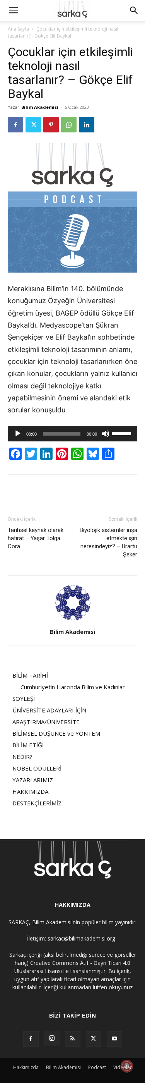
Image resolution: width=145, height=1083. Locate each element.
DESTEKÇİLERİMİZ (36, 803)
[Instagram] (52, 1038)
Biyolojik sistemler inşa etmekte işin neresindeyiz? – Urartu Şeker (108, 542)
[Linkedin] (86, 124)
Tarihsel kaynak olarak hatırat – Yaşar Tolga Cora (35, 538)
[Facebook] (15, 124)
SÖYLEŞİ (23, 698)
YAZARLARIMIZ (32, 780)
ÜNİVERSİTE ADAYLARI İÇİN (49, 710)
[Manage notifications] (127, 1066)
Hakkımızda (26, 1067)
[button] (13, 10)
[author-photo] (72, 621)
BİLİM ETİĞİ (28, 745)
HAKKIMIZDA (30, 791)
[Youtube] (114, 1039)
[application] (72, 433)
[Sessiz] (105, 434)
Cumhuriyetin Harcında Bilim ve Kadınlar (72, 687)
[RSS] (72, 1039)
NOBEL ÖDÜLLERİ (36, 768)
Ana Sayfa (18, 29)
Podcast (97, 1067)
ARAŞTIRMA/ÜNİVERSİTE (46, 722)
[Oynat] (18, 434)
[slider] (122, 433)
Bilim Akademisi (39, 107)
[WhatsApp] (69, 124)
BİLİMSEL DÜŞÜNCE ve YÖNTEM (56, 733)
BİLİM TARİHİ (30, 675)
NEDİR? (22, 756)
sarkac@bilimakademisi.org (81, 938)
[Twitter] (33, 124)
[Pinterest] (51, 124)
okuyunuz (121, 987)
